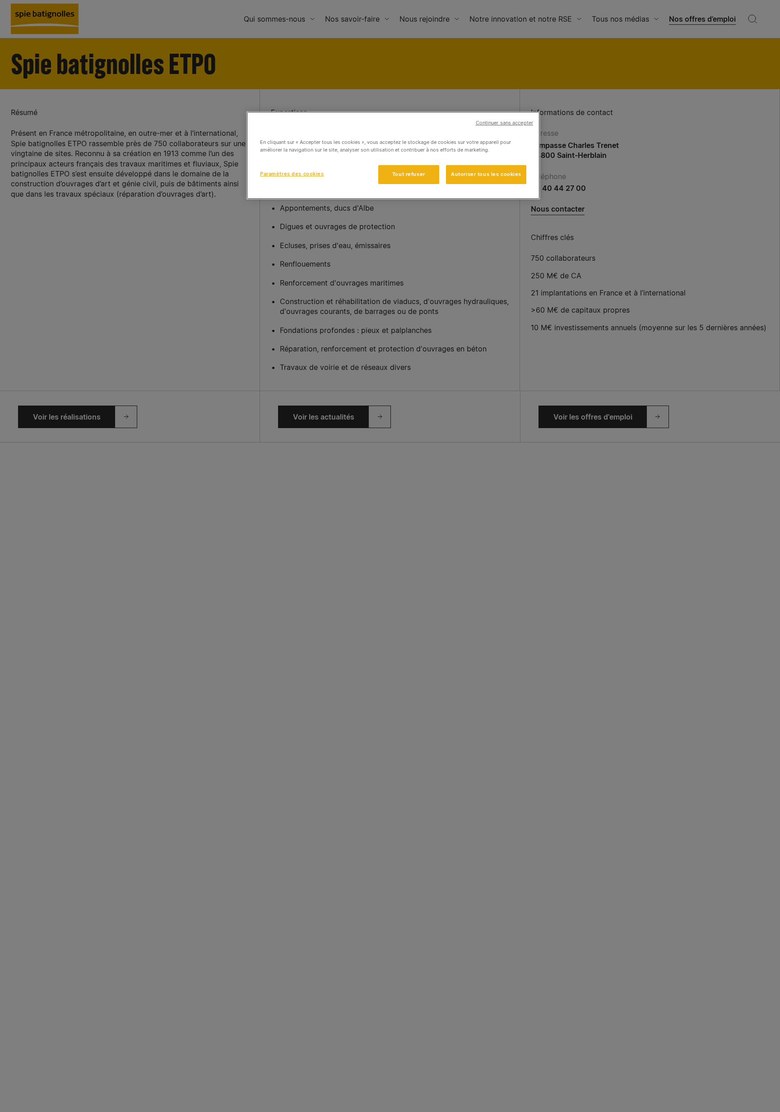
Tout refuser (408, 174)
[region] (393, 155)
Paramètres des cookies (292, 174)
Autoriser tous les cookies (486, 174)
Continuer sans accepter (504, 123)
